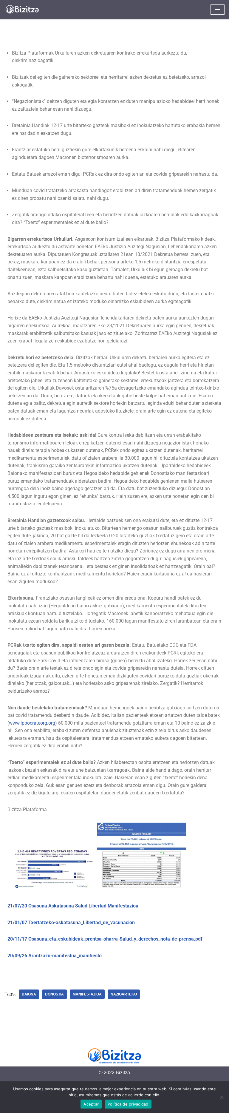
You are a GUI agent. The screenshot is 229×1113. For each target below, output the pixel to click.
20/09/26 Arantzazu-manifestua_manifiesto (54, 955)
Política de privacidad (128, 1104)
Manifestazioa (87, 994)
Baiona (29, 994)
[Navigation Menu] (218, 9)
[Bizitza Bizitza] (23, 9)
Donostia (54, 994)
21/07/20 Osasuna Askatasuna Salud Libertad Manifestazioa (72, 906)
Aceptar (91, 1104)
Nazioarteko (124, 994)
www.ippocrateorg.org (32, 723)
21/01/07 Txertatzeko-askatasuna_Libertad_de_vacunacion (71, 922)
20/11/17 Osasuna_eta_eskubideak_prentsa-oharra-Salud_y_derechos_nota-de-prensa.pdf (104, 939)
